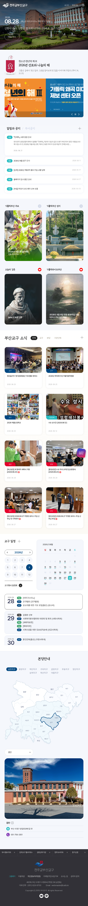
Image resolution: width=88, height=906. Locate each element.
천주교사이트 (59, 852)
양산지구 (76, 669)
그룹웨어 (12, 876)
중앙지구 (22, 669)
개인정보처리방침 (34, 876)
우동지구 (65, 669)
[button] (72, 114)
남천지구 (11, 669)
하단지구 (33, 669)
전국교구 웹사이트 (25, 852)
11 (22, 574)
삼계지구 (33, 673)
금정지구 (54, 669)
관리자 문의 (75, 876)
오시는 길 (64, 876)
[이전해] (7, 552)
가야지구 (44, 669)
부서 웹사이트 (6, 852)
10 (15, 574)
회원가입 (75, 5)
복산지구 (44, 673)
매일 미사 (12, 37)
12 (29, 574)
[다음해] (30, 552)
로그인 (67, 5)
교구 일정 (10, 541)
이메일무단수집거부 (50, 876)
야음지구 (54, 673)
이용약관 (21, 876)
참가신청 (75, 852)
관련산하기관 (41, 852)
